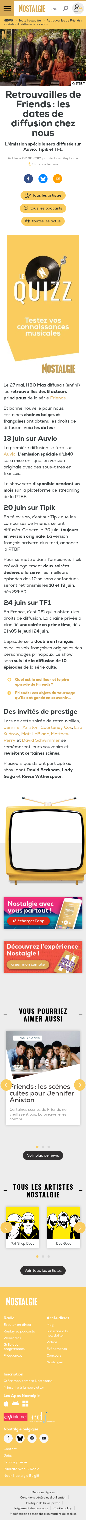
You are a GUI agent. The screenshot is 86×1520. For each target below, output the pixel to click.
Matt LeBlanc (35, 734)
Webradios (12, 1338)
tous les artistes (47, 195)
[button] (37, 1146)
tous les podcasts (45, 208)
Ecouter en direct (17, 1325)
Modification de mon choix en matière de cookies (43, 1514)
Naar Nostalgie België (21, 1476)
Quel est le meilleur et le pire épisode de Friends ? (42, 682)
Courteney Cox (56, 727)
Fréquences (13, 1355)
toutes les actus (46, 221)
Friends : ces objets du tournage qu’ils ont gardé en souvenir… (45, 695)
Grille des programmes (14, 1347)
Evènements (57, 1349)
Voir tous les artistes (43, 1270)
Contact (10, 1449)
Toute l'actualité (30, 20)
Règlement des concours (31, 1508)
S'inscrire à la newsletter (57, 1333)
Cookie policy (63, 1508)
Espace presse (15, 1462)
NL (54, 9)
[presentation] (6, 1085)
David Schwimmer (41, 740)
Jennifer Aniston (21, 727)
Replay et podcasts (19, 1331)
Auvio (10, 454)
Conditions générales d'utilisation (43, 1497)
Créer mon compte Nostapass (28, 1381)
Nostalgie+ (55, 1362)
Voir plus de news (43, 1155)
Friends (58, 398)
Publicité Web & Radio (21, 1469)
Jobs (8, 1456)
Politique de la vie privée (43, 1503)
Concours (54, 1355)
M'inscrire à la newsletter (24, 1388)
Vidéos (52, 1342)
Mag (50, 1325)
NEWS (8, 20)
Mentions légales (43, 1492)
